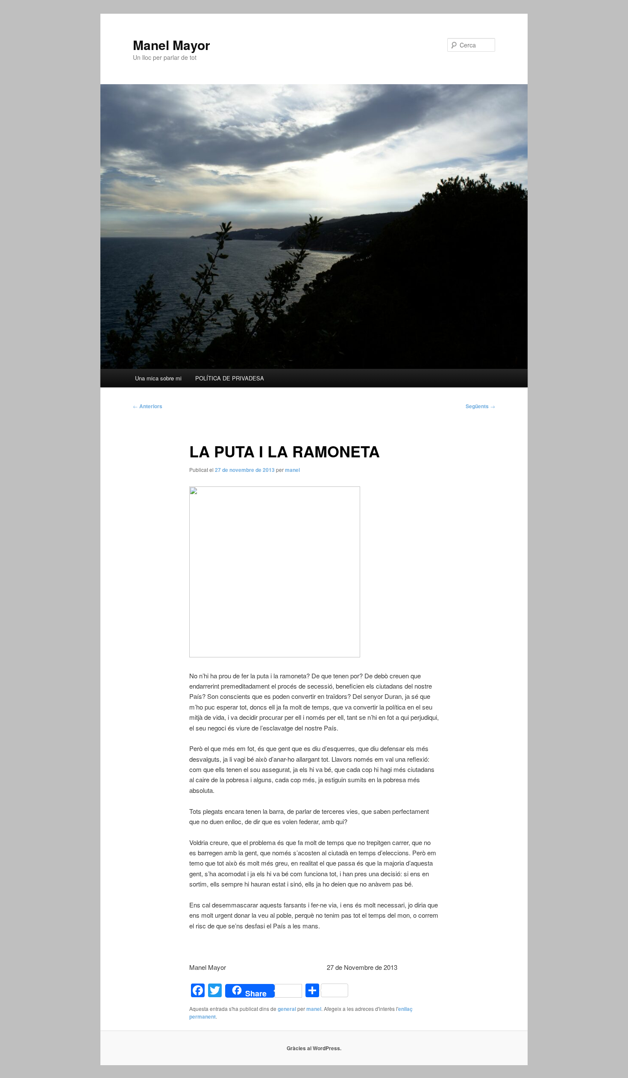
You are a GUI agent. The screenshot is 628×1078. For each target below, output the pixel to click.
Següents (480, 406)
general (287, 1009)
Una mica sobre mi (158, 378)
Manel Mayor (171, 44)
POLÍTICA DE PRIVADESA (229, 378)
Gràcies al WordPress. (314, 1048)
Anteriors (147, 406)
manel (292, 470)
